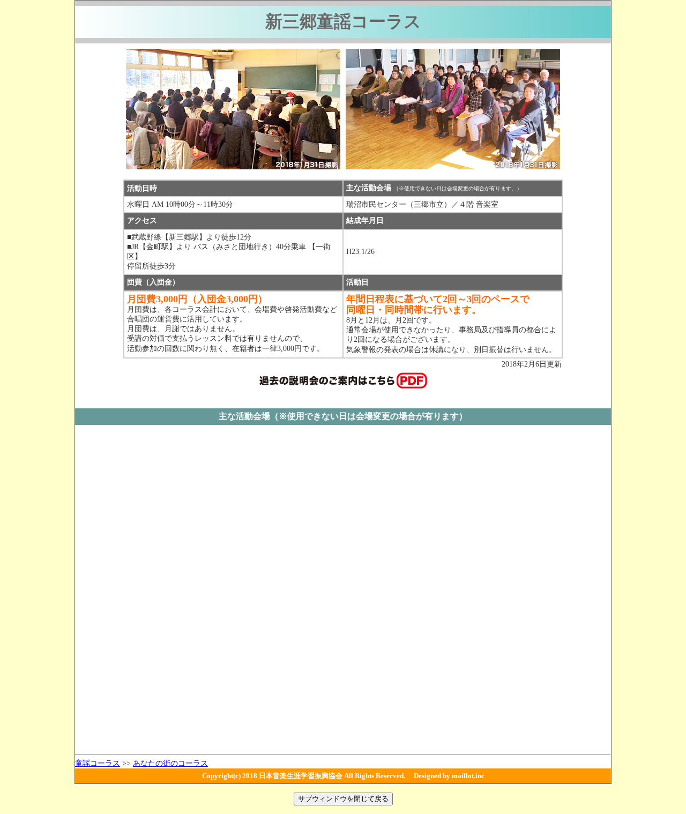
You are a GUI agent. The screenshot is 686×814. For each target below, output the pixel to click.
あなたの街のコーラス (170, 763)
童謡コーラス (97, 763)
